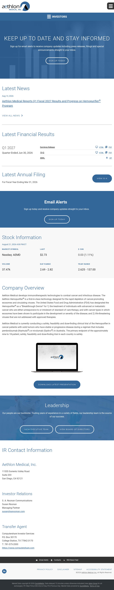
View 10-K (102, 178)
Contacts (57, 560)
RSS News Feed (72, 560)
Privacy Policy (45, 569)
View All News (11, 115)
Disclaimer (63, 569)
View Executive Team (36, 429)
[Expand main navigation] (110, 5)
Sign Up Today (57, 219)
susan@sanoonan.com (13, 511)
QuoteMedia (39, 583)
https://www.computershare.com (18, 548)
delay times (93, 583)
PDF (110, 147)
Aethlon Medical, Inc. (89, 572)
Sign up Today (57, 61)
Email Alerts (43, 560)
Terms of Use (94, 586)
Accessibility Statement (99, 569)
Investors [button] (59, 16)
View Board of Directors (75, 429)
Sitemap (78, 569)
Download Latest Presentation (57, 384)
